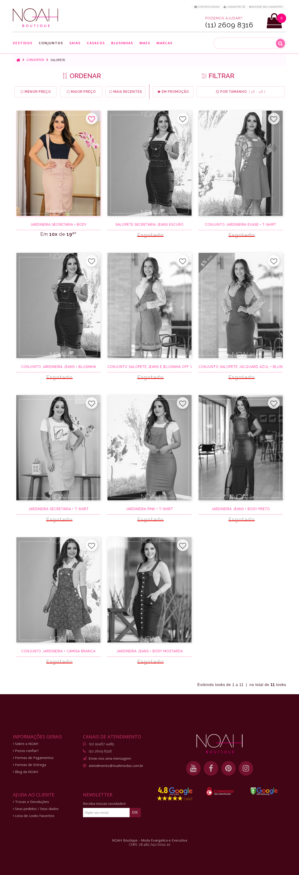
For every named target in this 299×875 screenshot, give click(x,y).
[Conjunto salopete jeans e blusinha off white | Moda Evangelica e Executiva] (149, 305)
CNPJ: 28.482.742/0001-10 (149, 844)
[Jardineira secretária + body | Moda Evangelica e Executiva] (58, 163)
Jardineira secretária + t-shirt (58, 509)
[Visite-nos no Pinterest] (228, 768)
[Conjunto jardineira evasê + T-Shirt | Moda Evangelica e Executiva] (241, 163)
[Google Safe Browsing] (264, 791)
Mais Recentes (127, 92)
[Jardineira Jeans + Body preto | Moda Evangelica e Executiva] (241, 447)
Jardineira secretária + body (58, 224)
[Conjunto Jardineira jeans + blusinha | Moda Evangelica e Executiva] (58, 305)
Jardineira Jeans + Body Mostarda (149, 651)
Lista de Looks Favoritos (34, 815)
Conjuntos (51, 43)
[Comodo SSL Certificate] (219, 791)
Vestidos (22, 43)
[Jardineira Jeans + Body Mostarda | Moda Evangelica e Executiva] (149, 590)
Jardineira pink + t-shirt (149, 509)
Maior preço (83, 92)
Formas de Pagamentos (34, 757)
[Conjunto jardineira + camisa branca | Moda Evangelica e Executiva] (58, 590)
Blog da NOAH (26, 772)
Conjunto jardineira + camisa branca (58, 651)
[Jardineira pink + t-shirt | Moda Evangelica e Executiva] (149, 447)
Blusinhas (122, 43)
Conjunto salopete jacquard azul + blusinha (241, 367)
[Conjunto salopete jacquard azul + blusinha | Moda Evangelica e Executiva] (241, 305)
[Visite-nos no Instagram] (246, 768)
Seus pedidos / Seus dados (36, 808)
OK (135, 812)
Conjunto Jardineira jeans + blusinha (58, 367)
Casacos (96, 43)
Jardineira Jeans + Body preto (240, 509)
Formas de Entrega (30, 764)
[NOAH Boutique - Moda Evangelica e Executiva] (35, 17)
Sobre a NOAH (26, 743)
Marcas (165, 43)
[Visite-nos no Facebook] (211, 768)
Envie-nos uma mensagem (110, 758)
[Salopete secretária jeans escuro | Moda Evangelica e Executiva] (149, 163)
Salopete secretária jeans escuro (149, 224)
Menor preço (37, 92)
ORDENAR (84, 76)
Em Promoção (175, 92)
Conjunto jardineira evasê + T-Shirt (240, 224)
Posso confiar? (26, 750)
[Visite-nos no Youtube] (193, 768)
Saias (75, 43)
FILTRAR (220, 76)
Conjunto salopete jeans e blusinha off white (149, 367)
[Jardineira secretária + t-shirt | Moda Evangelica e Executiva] (58, 447)
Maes (144, 43)
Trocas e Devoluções (31, 801)
